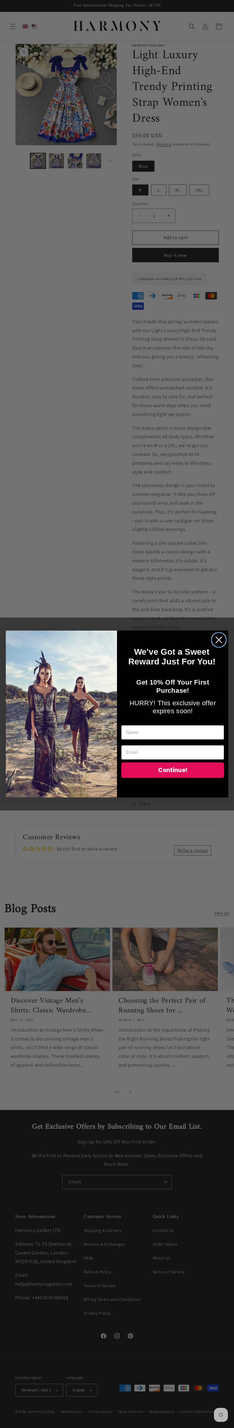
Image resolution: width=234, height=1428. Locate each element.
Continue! (172, 770)
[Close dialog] (219, 640)
